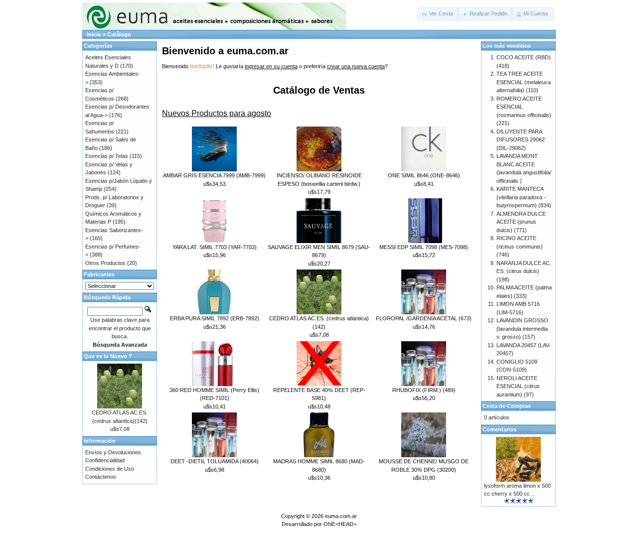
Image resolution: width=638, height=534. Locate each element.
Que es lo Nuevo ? (108, 356)
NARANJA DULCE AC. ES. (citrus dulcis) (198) (523, 271)
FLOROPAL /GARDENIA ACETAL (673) (424, 318)
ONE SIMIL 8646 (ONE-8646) (424, 175)
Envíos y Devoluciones (113, 452)
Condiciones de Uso (109, 469)
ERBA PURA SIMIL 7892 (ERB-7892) (214, 318)
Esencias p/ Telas (106, 156)
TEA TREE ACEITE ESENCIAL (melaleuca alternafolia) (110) (523, 82)
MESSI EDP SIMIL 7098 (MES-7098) (423, 247)
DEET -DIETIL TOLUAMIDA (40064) (214, 461)
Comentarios (499, 429)
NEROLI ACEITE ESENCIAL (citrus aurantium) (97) (518, 386)
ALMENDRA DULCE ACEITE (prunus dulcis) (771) (521, 222)
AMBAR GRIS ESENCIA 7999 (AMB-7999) (214, 175)
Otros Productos (105, 263)
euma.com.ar (341, 516)
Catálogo (119, 34)
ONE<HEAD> (339, 524)
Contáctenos (100, 477)
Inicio (94, 34)
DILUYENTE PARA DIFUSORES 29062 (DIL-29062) (520, 140)
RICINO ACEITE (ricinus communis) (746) (519, 246)
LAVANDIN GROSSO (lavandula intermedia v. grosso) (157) (522, 328)
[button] (438, 13)
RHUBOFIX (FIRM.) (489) (424, 390)
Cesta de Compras (506, 406)
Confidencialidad (105, 460)
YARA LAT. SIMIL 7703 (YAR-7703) (214, 247)
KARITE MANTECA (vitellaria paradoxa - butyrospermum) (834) (523, 197)
